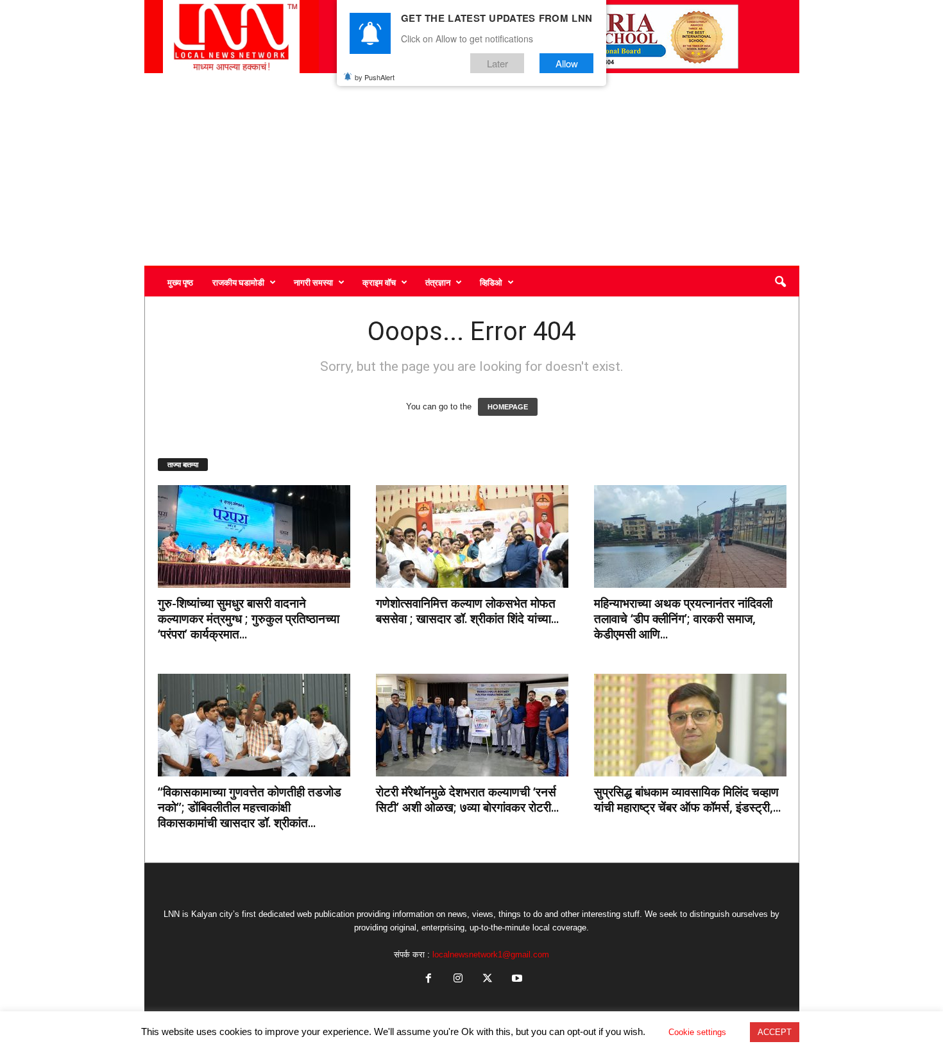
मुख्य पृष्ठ (180, 282)
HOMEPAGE (508, 407)
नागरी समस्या (313, 282)
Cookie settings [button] (697, 1032)
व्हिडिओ (491, 282)
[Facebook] (428, 979)
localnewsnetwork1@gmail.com (490, 954)
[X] (487, 979)
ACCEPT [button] (775, 1032)
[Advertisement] (471, 169)
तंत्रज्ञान (437, 282)
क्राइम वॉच (379, 282)
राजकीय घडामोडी (238, 282)
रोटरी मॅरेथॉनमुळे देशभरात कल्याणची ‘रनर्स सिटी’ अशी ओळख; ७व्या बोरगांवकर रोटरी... (467, 799)
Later (497, 63)
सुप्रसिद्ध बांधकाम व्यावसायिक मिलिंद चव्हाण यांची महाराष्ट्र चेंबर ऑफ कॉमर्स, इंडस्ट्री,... (687, 799)
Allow (567, 63)
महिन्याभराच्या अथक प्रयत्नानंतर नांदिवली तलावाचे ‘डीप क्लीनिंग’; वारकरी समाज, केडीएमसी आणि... (683, 618)
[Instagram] (458, 979)
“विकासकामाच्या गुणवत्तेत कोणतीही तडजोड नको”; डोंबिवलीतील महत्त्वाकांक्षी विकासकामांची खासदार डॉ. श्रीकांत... (249, 807)
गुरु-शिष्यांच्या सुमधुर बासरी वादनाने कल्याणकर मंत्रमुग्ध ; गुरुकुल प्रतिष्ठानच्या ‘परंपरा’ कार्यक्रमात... (248, 618)
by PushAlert (375, 77)
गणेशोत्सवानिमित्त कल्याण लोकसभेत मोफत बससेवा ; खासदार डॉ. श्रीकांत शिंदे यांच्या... (467, 611)
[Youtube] (515, 979)
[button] (780, 282)
